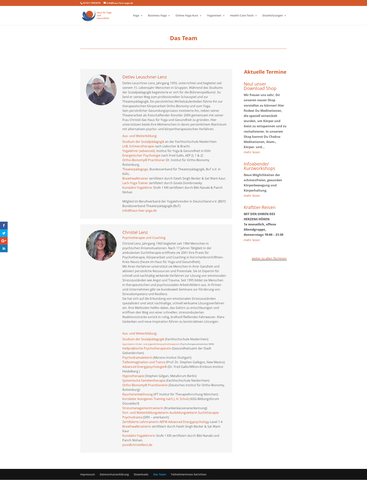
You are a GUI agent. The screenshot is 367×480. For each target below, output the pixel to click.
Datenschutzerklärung (114, 474)
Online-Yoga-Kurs (186, 15)
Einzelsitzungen (272, 15)
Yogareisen (214, 15)
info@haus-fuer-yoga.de (139, 210)
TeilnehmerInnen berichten (188, 474)
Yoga (136, 15)
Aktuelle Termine (265, 71)
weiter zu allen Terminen (269, 258)
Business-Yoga (157, 15)
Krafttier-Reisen (259, 207)
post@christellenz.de (137, 445)
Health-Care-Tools (242, 15)
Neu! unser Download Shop (260, 86)
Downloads (141, 474)
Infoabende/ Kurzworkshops (259, 166)
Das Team (159, 474)
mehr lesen (252, 152)
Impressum (87, 474)
